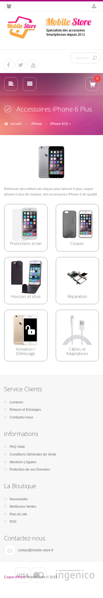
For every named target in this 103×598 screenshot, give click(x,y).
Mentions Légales (23, 462)
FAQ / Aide (17, 447)
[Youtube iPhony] (32, 64)
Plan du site (18, 514)
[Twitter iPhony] (20, 64)
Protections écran (25, 243)
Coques (77, 243)
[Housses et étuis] (26, 277)
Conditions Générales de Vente (33, 454)
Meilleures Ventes (23, 506)
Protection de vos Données (30, 469)
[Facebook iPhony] (8, 64)
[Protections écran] (26, 224)
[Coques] (77, 224)
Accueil (15, 124)
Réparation (77, 296)
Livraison (16, 402)
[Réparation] (77, 277)
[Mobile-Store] (51, 27)
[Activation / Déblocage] (26, 330)
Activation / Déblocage (25, 351)
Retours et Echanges (25, 410)
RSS (13, 522)
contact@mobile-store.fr (35, 550)
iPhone (36, 124)
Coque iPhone (15, 577)
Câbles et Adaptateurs (77, 351)
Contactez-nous (21, 417)
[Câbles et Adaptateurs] (77, 330)
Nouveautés (19, 499)
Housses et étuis (26, 296)
